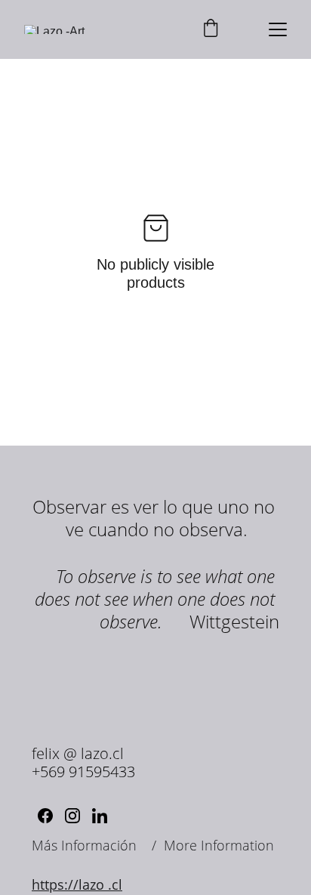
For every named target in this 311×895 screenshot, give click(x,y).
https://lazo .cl (77, 884)
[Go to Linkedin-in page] (99, 815)
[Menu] (278, 29)
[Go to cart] (210, 29)
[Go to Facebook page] (45, 815)
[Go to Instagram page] (72, 815)
